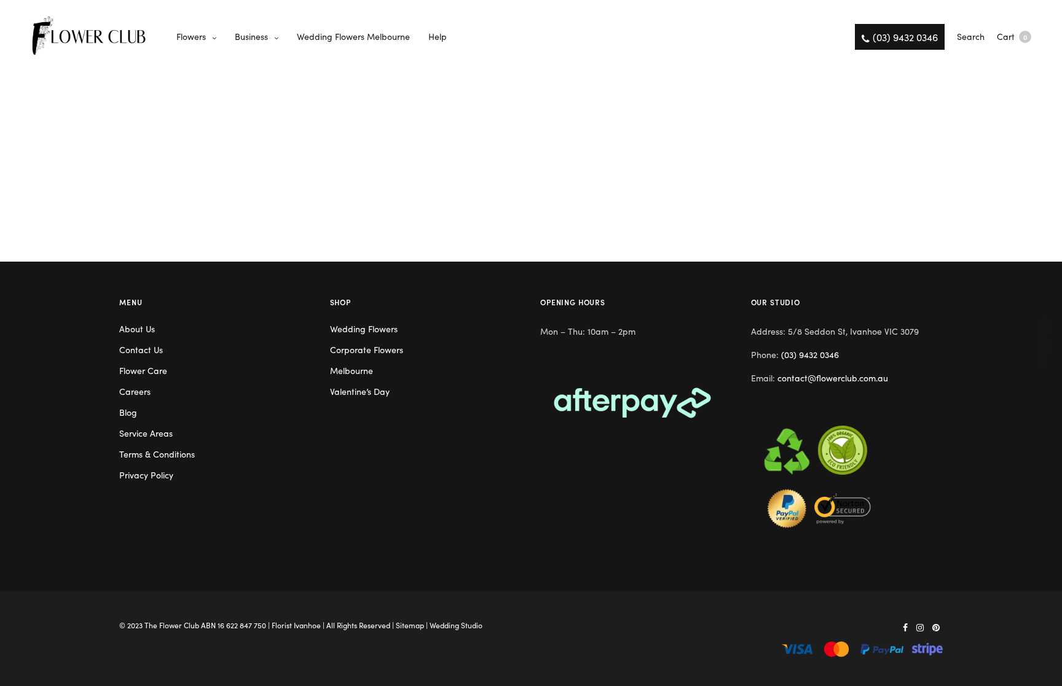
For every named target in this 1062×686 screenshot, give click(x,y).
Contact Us (141, 349)
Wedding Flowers (364, 328)
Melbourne (351, 370)
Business (251, 36)
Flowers (191, 36)
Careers (135, 391)
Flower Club (179, 625)
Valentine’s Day (360, 391)
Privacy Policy (146, 475)
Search (971, 36)
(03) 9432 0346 (810, 354)
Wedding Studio (456, 625)
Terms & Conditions (157, 454)
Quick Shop (1046, 343)
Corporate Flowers (366, 349)
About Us (137, 328)
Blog (128, 412)
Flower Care (143, 370)
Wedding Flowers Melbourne (353, 36)
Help (437, 36)
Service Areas (146, 433)
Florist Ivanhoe (296, 625)
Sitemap (410, 625)
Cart (1012, 36)
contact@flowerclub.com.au (832, 378)
